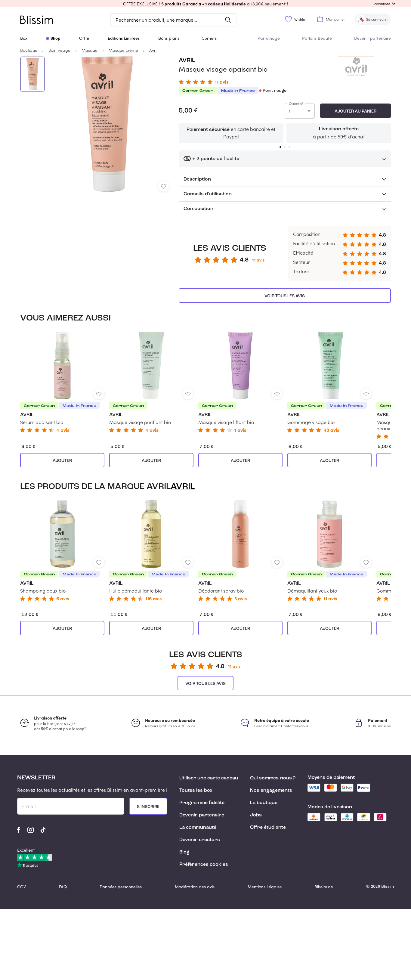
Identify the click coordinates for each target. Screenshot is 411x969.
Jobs (256, 815)
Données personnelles (121, 887)
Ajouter (62, 461)
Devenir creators (199, 839)
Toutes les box (195, 790)
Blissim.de (323, 887)
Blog (184, 852)
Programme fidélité (201, 802)
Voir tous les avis (284, 296)
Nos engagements (271, 790)
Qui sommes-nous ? (272, 778)
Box (23, 38)
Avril (187, 60)
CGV (21, 887)
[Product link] (62, 382)
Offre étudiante (268, 827)
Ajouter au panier (355, 111)
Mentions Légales (265, 887)
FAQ (63, 887)
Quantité (296, 103)
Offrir (84, 38)
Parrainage (269, 38)
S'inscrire (148, 807)
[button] (205, 3)
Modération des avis (195, 887)
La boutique (263, 802)
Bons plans (168, 38)
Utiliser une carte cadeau (208, 778)
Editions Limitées (124, 38)
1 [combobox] (289, 111)
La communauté (197, 827)
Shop (55, 38)
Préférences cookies (203, 864)
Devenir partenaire (372, 38)
